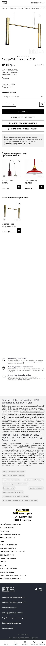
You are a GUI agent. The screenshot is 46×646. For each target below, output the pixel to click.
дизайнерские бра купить (33, 480)
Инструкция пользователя (11, 623)
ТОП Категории (22, 513)
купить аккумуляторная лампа (13, 492)
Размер (5, 78)
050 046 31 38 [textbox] (36, 3)
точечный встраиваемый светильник (15, 496)
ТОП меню (22, 509)
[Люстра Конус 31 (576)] (34, 168)
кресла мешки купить (30, 429)
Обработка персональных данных (14, 618)
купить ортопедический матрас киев (15, 484)
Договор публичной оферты (12, 613)
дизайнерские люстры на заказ (13, 476)
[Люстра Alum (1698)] (11, 168)
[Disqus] (23, 264)
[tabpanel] (23, 33)
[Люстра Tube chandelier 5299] (11, 211)
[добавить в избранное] (41, 104)
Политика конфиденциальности (13, 597)
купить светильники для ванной (14, 471)
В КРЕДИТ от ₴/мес (23, 117)
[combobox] (36, 2)
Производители (8, 628)
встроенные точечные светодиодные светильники (20, 500)
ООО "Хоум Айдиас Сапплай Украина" (23, 638)
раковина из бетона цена (33, 420)
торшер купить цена (35, 488)
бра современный (9, 488)
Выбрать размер (9, 92)
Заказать (23, 111)
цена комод (24, 446)
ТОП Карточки (22, 516)
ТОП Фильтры (22, 520)
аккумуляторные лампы (11, 480)
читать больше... (9, 74)
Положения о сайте (9, 607)
